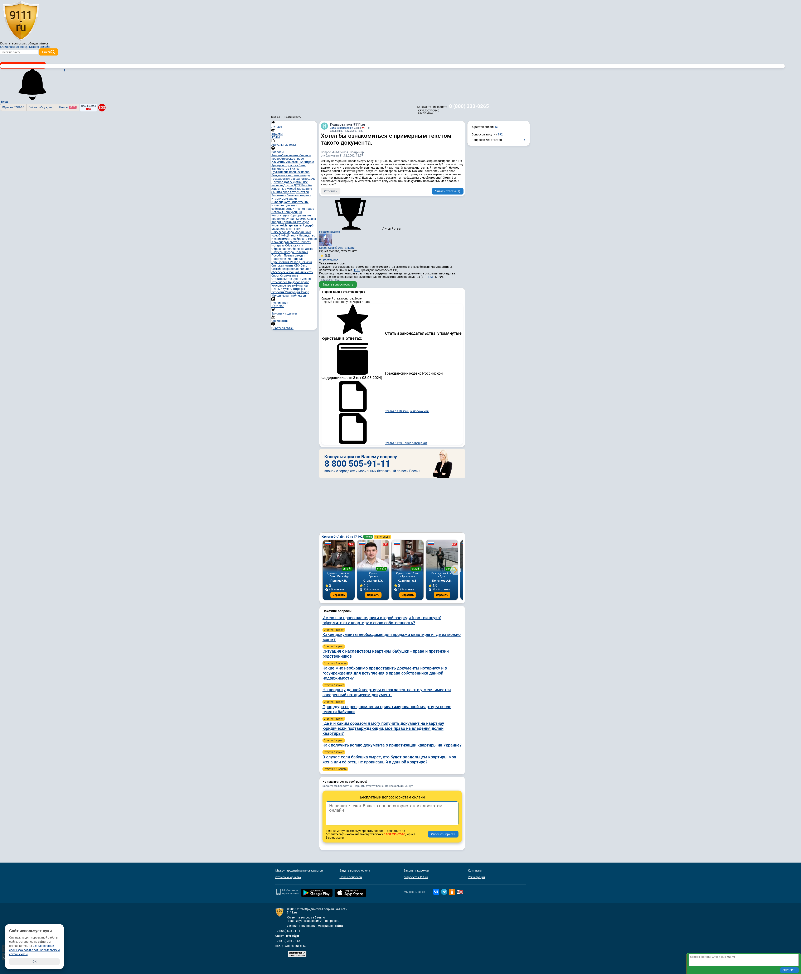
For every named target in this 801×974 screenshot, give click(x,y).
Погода (289, 252)
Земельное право (299, 195)
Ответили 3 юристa (335, 663)
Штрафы (299, 289)
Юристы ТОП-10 (13, 107)
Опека (309, 248)
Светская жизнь (282, 265)
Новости (305, 242)
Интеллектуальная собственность (284, 207)
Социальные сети (301, 272)
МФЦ (284, 235)
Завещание (304, 188)
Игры (275, 198)
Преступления (281, 258)
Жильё (291, 188)
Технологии (279, 282)
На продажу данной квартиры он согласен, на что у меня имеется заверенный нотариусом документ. (386, 692)
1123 (429, 276)
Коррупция (288, 218)
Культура (302, 222)
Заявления (279, 195)
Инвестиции (300, 202)
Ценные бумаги (282, 289)
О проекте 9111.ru (416, 877)
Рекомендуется (329, 232)
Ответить (330, 191)
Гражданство (298, 178)
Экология (278, 292)
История (277, 212)
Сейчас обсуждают (42, 107)
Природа (297, 258)
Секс (304, 265)
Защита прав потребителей (290, 192)
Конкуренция (293, 212)
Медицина (278, 228)
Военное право (299, 172)
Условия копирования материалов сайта (315, 925)
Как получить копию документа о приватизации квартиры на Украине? (392, 745)
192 (500, 134)
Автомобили (280, 155)
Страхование (289, 275)
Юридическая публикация (289, 295)
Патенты (277, 252)
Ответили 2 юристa (335, 769)
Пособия (277, 255)
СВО (297, 265)
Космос (301, 218)
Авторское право (292, 158)
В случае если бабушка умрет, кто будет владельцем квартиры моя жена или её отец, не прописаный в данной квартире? (389, 759)
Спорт (275, 275)
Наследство (307, 235)
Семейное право (282, 268)
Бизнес (294, 168)
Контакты (475, 870)
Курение (277, 225)
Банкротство (280, 168)
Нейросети (300, 238)
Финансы (301, 285)
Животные (279, 188)
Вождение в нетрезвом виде (290, 175)
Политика (301, 252)
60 (497, 127)
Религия (306, 262)
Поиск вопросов (351, 877)
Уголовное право (283, 285)
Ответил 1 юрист (334, 629)
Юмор (305, 292)
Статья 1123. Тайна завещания (406, 443)
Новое (67, 107)
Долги (288, 182)
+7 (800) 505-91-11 (287, 930)
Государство (280, 178)
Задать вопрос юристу (337, 284)
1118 (357, 270)
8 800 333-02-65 (394, 834)
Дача (312, 178)
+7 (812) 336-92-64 (287, 940)
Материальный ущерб (298, 225)
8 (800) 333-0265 (469, 106)
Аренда (276, 165)
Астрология (290, 165)
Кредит (276, 222)
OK (35, 961)
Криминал (289, 222)
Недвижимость (282, 238)
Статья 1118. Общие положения (407, 411)
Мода (290, 232)
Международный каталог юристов (299, 870)
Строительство (282, 278)
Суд (295, 278)
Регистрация (382, 536)
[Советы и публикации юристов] (21, 20)
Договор (277, 182)
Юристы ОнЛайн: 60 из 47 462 (342, 536)
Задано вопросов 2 (341, 127)
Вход (4, 101)
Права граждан (294, 255)
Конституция (280, 215)
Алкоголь (293, 162)
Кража (311, 218)
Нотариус (278, 245)
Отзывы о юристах (288, 877)
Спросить (339, 594)
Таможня (304, 278)
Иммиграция (288, 198)
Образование (280, 248)
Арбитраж (307, 162)
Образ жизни (294, 245)
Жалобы (306, 185)
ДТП (297, 185)
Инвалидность (281, 202)
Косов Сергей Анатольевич (337, 247)
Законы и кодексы (416, 870)
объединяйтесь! (38, 43)
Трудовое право (298, 282)
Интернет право (303, 208)
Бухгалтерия (280, 172)
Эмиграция (293, 292)
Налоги (293, 235)
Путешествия (280, 262)
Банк (302, 165)
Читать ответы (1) (447, 191)
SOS (102, 108)
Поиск (368, 536)
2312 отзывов (328, 257)
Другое (288, 185)
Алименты (278, 162)
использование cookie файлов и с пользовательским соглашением (34, 950)
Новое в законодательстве (294, 240)
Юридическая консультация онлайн (25, 46)
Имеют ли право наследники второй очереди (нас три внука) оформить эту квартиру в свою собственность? (381, 620)
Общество (297, 248)
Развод (295, 262)
